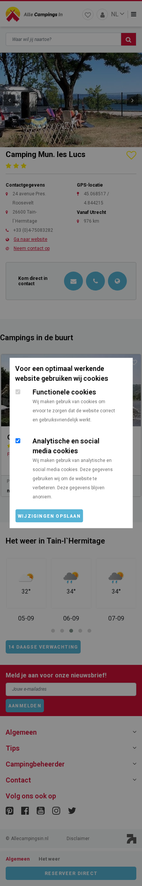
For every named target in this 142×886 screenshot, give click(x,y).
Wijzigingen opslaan (49, 516)
